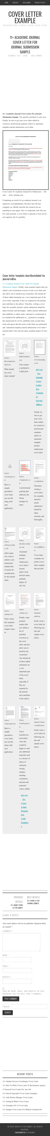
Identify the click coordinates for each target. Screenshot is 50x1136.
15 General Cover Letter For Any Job (17, 1089)
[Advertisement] (25, 86)
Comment (8, 931)
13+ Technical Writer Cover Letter (16, 1101)
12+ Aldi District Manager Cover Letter (18, 1097)
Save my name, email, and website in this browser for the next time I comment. (23, 992)
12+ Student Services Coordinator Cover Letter (20, 1081)
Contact (15, 2)
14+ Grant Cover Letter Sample (17, 906)
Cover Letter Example (25, 17)
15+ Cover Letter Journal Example (33, 902)
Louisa (25, 55)
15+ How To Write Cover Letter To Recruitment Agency (24, 1085)
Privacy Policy (40, 2)
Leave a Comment (36, 55)
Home (6, 2)
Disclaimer (27, 2)
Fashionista (20, 1132)
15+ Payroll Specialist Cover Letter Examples (20, 1093)
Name (6, 955)
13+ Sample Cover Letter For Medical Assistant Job (22, 1109)
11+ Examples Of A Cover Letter (15, 1105)
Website (7, 977)
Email (6, 966)
